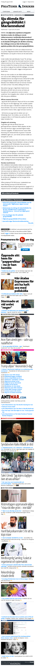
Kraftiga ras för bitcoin (11, 384)
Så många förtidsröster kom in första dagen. (15, 579)
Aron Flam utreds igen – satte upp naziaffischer (17, 341)
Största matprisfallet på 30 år (13, 378)
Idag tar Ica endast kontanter (13, 392)
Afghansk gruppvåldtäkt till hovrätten (14, 219)
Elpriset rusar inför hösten (12, 375)
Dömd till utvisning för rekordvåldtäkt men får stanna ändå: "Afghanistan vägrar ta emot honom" (17, 204)
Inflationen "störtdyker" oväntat (14, 379)
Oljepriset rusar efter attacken (13, 387)
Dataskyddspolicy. (15, 664)
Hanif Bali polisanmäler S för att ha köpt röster (17, 533)
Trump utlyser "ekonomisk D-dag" (17, 366)
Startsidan (6, 11)
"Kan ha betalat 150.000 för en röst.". (13, 538)
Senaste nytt (17, 11)
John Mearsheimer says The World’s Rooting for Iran (17, 404)
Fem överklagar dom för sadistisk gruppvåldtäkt (13, 215)
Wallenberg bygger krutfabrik (13, 376)
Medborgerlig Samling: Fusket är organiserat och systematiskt (16, 560)
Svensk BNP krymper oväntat (13, 389)
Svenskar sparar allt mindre (12, 391)
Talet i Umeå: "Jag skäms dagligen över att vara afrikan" (16, 477)
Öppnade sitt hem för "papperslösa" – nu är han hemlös (11, 261)
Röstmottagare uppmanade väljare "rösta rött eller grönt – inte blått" (17, 506)
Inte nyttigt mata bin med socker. (12, 598)
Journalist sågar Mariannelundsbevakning (15, 221)
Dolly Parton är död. (8, 656)
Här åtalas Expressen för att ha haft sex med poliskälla (24, 284)
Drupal (32, 662)
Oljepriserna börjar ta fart (11, 381)
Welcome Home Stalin (8, 406)
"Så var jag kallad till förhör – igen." (12, 346)
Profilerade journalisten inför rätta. (12, 294)
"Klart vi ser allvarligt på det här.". (12, 511)
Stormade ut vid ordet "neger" (10, 304)
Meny (28, 11)
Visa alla (30, 223)
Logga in (7, 233)
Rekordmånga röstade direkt (8, 574)
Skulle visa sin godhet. (8, 271)
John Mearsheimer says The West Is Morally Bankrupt (18, 408)
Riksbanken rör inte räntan (12, 386)
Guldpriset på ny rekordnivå (12, 383)
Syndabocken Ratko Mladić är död (17, 444)
